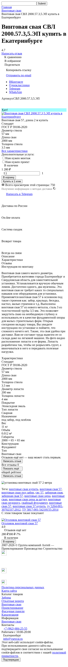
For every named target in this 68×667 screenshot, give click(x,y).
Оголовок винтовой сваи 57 (20, 523)
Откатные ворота (13, 601)
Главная (7, 7)
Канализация (10, 614)
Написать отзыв (12, 461)
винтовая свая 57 (51, 489)
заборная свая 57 (12, 496)
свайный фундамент (35, 502)
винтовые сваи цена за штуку (28, 499)
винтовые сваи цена (37, 496)
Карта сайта (9, 590)
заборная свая (54, 492)
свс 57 (39, 492)
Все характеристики (15, 151)
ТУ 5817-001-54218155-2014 (40, 509)
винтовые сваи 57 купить (29, 506)
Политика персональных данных (23, 587)
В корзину (8, 177)
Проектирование (12, 607)
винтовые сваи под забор (18, 492)
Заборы (6, 597)
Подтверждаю (11, 659)
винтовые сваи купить (23, 489)
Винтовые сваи (11, 10)
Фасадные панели (13, 611)
